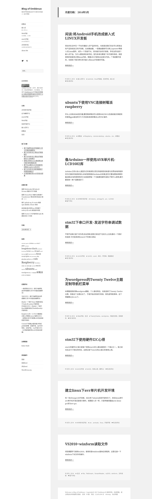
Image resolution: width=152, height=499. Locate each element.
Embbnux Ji (29, 92)
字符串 (104, 256)
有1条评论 (70, 258)
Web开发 (26, 34)
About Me (25, 51)
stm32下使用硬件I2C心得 (85, 339)
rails (35, 258)
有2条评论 (70, 81)
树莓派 (24, 24)
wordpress (25, 273)
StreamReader (99, 473)
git (24, 254)
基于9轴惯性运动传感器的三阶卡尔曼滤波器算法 (33, 149)
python (29, 259)
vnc (113, 136)
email (41, 251)
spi (30, 266)
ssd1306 (33, 266)
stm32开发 (25, 40)
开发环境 (107, 423)
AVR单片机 (27, 46)
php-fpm (24, 259)
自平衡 (23, 275)
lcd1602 (111, 199)
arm (35, 243)
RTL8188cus (37, 263)
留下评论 (69, 201)
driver (32, 251)
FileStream (89, 473)
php (38, 256)
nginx (27, 256)
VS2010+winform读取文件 (86, 444)
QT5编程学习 (26, 113)
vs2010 (108, 473)
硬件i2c (101, 369)
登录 (23, 359)
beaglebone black (29, 248)
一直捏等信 (25, 289)
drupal (37, 251)
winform (114, 473)
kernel (32, 254)
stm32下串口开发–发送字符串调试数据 (93, 224)
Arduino (31, 243)
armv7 (38, 243)
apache (27, 243)
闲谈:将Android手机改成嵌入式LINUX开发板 (90, 36)
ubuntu (29, 269)
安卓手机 (106, 79)
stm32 (38, 265)
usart (36, 269)
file (84, 473)
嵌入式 (25, 29)
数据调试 (111, 256)
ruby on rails (25, 266)
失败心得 (95, 369)
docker (28, 251)
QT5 (32, 259)
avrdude (27, 246)
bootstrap (24, 251)
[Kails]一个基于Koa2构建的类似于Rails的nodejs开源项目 (32, 308)
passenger (34, 256)
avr (23, 245)
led (35, 254)
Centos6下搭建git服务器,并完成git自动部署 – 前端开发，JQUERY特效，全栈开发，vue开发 (32, 326)
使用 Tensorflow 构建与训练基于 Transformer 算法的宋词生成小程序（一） (32, 197)
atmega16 (100, 199)
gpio (27, 254)
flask (23, 254)
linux (38, 253)
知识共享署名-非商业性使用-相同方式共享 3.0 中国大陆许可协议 (32, 94)
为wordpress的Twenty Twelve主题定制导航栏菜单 (94, 281)
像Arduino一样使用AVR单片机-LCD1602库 (90, 161)
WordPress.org (27, 370)
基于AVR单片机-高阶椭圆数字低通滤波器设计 (33, 170)
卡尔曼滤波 (33, 272)
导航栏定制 (113, 316)
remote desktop (98, 136)
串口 (30, 272)
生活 (23, 135)
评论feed (24, 366)
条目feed (24, 363)
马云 (23, 296)
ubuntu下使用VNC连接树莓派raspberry (89, 104)
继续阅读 (69, 65)
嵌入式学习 (25, 127)
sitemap (108, 494)
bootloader (39, 248)
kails (30, 254)
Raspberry (28, 262)
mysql (23, 256)
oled (30, 256)
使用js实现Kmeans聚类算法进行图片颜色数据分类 (33, 162)
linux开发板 (98, 79)
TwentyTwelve (95, 316)
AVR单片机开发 (26, 110)
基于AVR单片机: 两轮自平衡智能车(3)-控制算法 (33, 158)
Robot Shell (25, 346)
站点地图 (115, 494)
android (23, 243)
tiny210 (23, 269)
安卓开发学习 (26, 124)
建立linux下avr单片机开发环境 (90, 390)
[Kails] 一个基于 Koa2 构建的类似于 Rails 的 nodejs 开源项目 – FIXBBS (32, 304)
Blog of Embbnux (32, 8)
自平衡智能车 (28, 275)
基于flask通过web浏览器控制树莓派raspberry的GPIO (33, 166)
